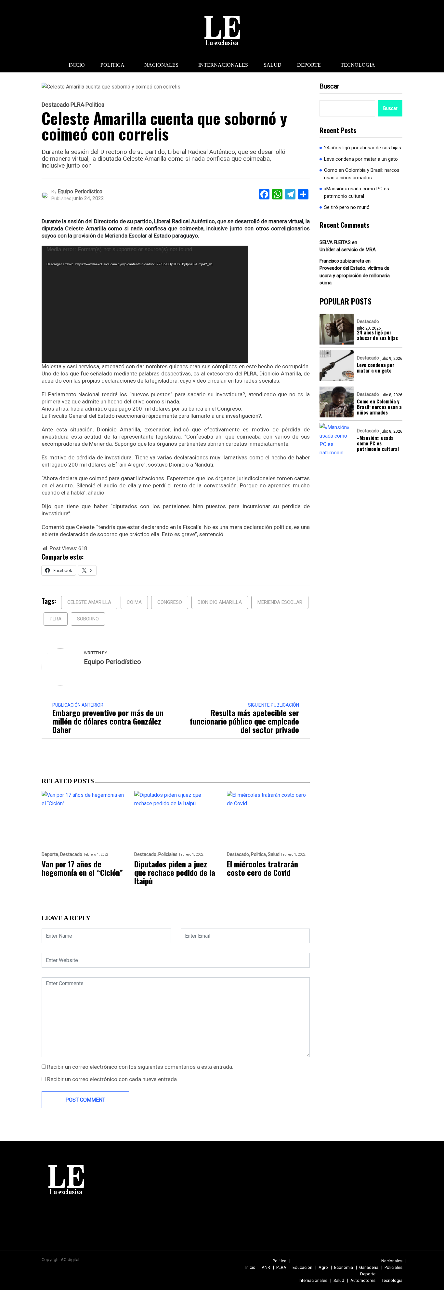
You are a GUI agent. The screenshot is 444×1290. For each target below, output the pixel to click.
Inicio (77, 65)
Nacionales (161, 65)
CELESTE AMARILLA (89, 602)
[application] (145, 304)
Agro (323, 1267)
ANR (266, 1267)
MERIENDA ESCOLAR (279, 602)
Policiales (167, 854)
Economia (343, 1267)
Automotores (362, 1280)
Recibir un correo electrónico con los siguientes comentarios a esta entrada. (140, 1067)
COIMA (134, 602)
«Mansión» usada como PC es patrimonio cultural (356, 192)
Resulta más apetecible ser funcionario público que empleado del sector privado (244, 721)
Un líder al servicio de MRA (348, 249)
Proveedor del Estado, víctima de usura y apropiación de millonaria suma (355, 275)
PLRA (77, 105)
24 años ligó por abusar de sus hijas (362, 148)
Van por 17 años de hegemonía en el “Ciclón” (82, 868)
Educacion (302, 1267)
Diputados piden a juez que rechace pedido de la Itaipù (174, 872)
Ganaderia (368, 1267)
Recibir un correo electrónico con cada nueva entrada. (112, 1079)
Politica (112, 65)
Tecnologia (358, 65)
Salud (272, 65)
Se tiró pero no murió (347, 207)
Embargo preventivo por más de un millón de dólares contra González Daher (107, 721)
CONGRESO (169, 602)
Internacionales (223, 65)
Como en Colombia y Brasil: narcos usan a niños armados (361, 174)
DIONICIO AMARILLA (220, 602)
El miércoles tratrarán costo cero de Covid (262, 868)
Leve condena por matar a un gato (361, 159)
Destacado (55, 105)
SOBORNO (88, 619)
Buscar (329, 86)
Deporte (309, 65)
